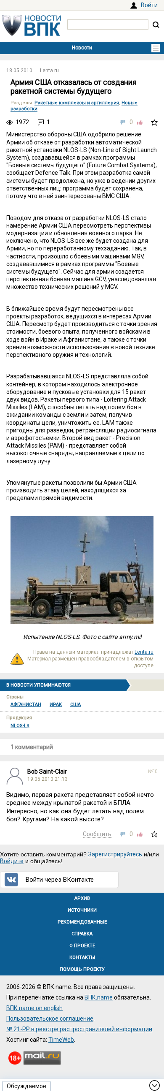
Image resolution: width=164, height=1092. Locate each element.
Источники (82, 910)
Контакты (82, 957)
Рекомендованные (82, 922)
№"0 (153, 771)
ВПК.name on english (34, 1008)
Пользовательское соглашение (49, 1018)
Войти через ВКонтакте (60, 879)
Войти (149, 5)
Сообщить (97, 834)
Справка (82, 934)
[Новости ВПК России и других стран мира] (31, 33)
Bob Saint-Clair (47, 771)
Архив (82, 898)
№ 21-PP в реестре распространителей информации (79, 1029)
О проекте (82, 945)
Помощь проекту (82, 969)
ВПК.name (99, 997)
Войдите (12, 861)
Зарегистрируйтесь (115, 854)
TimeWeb (61, 1039)
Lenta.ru (49, 70)
